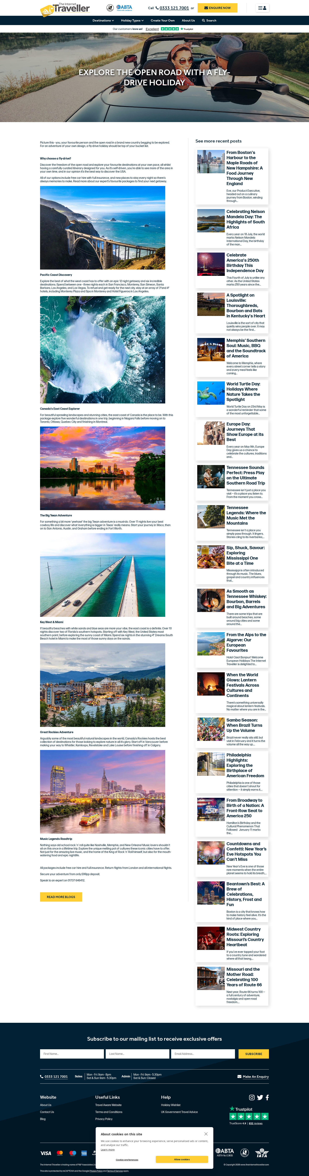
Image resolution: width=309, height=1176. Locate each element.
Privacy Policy (103, 1119)
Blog (43, 1119)
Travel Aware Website (108, 1105)
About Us (188, 20)
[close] (206, 1134)
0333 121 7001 (174, 8)
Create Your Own (163, 20)
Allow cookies (182, 1159)
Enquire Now (220, 8)
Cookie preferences (127, 1159)
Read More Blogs (61, 897)
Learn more (108, 1149)
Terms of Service (115, 1171)
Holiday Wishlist (170, 1105)
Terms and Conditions (108, 1112)
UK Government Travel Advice (179, 1112)
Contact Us (47, 1112)
